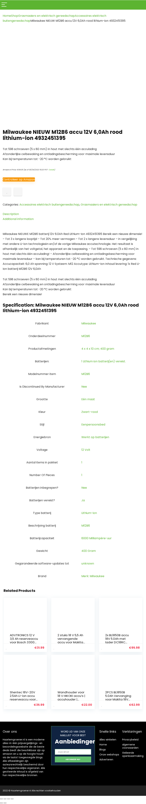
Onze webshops (109, 754)
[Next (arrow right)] (5, 802)
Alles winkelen (107, 739)
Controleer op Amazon (19, 179)
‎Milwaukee (88, 323)
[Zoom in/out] (1, 798)
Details (51, 170)
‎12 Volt (85, 450)
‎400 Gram (88, 551)
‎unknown (87, 563)
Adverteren (106, 759)
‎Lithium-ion (89, 513)
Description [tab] (11, 214)
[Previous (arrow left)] (1, 802)
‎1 (81, 462)
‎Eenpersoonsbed (93, 424)
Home (7, 16)
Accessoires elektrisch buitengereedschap (49, 205)
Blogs (102, 749)
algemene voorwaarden (130, 746)
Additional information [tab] (18, 219)
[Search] (140, 5)
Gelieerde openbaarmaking (133, 754)
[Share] (8, 798)
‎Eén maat (88, 399)
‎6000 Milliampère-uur (96, 538)
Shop (14, 16)
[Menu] (4, 5)
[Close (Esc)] (12, 798)
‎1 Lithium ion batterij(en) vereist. (103, 361)
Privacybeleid (130, 739)
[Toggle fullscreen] (5, 798)
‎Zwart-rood (89, 412)
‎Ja (83, 500)
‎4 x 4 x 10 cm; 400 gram (97, 349)
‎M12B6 (85, 336)
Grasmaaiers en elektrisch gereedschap (46, 16)
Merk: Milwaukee (92, 576)
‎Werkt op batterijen (95, 437)
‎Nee (84, 387)
